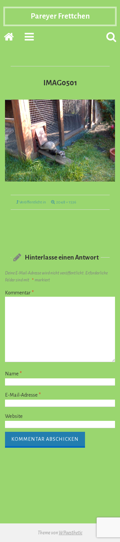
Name (13, 373)
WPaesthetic (70, 532)
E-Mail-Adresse (23, 395)
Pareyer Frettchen (60, 16)
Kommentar (19, 292)
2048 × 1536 (66, 202)
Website (14, 416)
